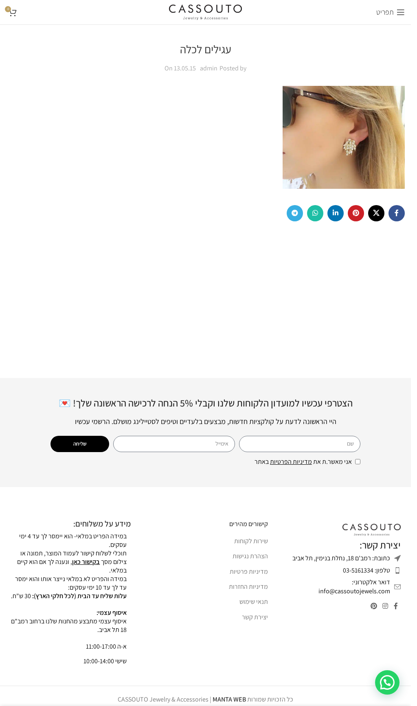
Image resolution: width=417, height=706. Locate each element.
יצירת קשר (255, 617)
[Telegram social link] (295, 213)
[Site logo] (205, 11)
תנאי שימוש (253, 601)
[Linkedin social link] (335, 213)
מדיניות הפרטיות (291, 461)
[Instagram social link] (385, 606)
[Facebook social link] (396, 213)
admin (208, 68)
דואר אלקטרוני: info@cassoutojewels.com (354, 586)
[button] (387, 682)
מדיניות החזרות (248, 586)
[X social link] (376, 213)
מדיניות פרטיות (249, 571)
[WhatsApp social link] (315, 213)
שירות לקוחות (251, 541)
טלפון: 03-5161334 (366, 570)
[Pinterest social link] (356, 213)
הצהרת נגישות (250, 556)
